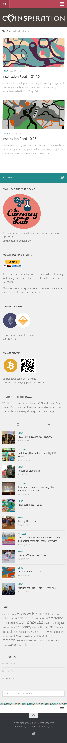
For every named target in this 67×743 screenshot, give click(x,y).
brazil (46, 614)
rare (51, 636)
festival (40, 627)
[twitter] (63, 177)
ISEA (18, 631)
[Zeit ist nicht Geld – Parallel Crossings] (8, 589)
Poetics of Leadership (29, 470)
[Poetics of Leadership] (8, 471)
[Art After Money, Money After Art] (8, 437)
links (5, 71)
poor (20, 636)
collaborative (9, 618)
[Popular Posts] (49, 424)
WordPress (32, 726)
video (4, 645)
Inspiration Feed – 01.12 (30, 571)
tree (59, 641)
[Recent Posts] (18, 424)
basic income (24, 614)
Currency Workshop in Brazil (32, 555)
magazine (32, 631)
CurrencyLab (31, 622)
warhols (13, 645)
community (40, 618)
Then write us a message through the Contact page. (28, 411)
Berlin (37, 613)
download (7, 627)
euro (34, 627)
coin (59, 614)
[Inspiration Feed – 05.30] (8, 505)
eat (13, 627)
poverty (26, 636)
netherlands (56, 631)
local (23, 631)
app (4, 614)
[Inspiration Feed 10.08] (33, 114)
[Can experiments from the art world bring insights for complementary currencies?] (8, 538)
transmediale (51, 640)
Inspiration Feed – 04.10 (21, 76)
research (8, 640)
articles (22, 449)
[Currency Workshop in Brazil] (8, 556)
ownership (7, 636)
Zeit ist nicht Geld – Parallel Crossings (37, 587)
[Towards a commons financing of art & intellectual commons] (8, 488)
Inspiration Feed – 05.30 (30, 504)
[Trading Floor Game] (8, 522)
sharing (28, 640)
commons (25, 618)
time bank (38, 640)
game (50, 626)
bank (14, 614)
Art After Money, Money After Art (35, 436)
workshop (27, 644)
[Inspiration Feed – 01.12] (8, 572)
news (20, 433)
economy (23, 627)
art (8, 613)
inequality (8, 632)
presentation (37, 636)
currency (10, 622)
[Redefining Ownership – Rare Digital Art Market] (8, 454)
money (44, 631)
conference (55, 618)
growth (59, 627)
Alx (51, 726)
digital (60, 623)
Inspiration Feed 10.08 (19, 139)
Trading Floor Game (28, 521)
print (46, 635)
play (15, 635)
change (53, 614)
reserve (19, 640)
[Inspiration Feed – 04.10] (33, 52)
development (50, 623)
